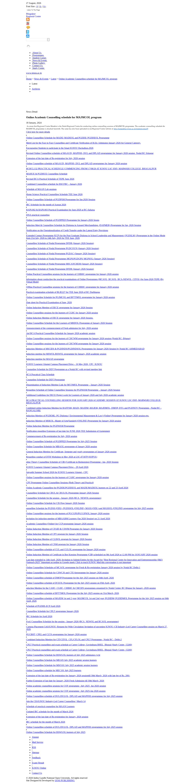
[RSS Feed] (28, 20)
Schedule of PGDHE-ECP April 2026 (43, 606)
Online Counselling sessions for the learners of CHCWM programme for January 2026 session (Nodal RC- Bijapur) (78, 338)
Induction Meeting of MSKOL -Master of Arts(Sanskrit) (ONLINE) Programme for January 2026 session (73, 421)
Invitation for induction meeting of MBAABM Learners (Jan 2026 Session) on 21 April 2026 (68, 518)
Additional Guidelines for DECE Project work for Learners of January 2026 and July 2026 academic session (75, 395)
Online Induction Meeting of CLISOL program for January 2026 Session (59, 539)
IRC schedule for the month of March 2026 (45, 722)
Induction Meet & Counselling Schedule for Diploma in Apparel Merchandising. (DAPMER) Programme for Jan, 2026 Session (83, 225)
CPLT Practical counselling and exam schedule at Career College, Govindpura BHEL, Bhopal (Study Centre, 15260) (79, 644)
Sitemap (35, 752)
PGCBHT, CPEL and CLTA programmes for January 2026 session (56, 634)
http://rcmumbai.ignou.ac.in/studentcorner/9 (131, 128)
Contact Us (37, 65)
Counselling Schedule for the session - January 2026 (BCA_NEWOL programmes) (63, 498)
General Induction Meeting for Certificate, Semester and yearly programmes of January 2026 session (71, 451)
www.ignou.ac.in (34, 73)
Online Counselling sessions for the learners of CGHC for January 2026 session (62, 313)
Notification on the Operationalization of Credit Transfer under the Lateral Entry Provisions (67, 230)
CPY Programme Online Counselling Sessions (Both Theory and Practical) (60, 482)
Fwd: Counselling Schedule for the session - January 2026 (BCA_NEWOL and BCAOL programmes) (72, 621)
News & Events (39, 60)
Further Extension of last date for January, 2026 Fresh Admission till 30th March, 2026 (65, 680)
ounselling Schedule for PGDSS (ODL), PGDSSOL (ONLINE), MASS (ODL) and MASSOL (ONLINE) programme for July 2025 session (89, 508)
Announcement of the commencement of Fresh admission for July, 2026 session (62, 328)
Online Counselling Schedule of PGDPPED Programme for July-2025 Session (61, 441)
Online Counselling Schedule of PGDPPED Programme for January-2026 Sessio (62, 220)
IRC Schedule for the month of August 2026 (46, 204)
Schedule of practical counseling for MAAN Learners (50, 706)
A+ (44, 6)
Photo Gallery (39, 63)
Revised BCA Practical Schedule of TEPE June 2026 (50, 179)
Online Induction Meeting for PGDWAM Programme (50, 426)
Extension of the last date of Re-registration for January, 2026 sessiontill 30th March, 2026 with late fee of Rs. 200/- (78, 675)
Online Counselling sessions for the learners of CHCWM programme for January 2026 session (68, 343)
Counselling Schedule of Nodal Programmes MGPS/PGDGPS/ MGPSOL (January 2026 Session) (70, 258)
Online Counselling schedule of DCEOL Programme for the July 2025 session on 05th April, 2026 (70, 583)
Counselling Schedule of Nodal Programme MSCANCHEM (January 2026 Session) (64, 264)
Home (29, 79)
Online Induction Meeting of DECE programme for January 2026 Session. (59, 318)
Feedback (36, 757)
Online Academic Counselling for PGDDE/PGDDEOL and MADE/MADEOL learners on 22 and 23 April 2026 (77, 487)
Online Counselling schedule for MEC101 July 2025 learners (53, 670)
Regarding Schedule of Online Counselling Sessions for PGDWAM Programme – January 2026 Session (73, 390)
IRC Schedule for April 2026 (39, 616)
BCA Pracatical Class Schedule (40, 374)
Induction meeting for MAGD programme (45, 359)
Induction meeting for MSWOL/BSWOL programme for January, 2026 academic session (66, 354)
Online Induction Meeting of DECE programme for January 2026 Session (59, 307)
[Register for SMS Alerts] (28, 28)
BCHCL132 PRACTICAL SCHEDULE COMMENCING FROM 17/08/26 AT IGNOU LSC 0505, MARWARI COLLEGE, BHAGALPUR (91, 168)
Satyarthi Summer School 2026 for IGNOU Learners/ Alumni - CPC (57, 472)
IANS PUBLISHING (65, 780)
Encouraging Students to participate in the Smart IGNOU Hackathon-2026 (59, 148)
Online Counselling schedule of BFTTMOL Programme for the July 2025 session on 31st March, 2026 (72, 593)
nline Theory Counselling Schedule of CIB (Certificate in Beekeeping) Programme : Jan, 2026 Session (72, 462)
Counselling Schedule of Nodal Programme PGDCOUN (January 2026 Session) (62, 248)
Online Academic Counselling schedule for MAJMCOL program (88, 79)
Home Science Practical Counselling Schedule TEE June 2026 (54, 194)
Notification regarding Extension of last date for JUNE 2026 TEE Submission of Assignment (68, 431)
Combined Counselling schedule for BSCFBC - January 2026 (54, 184)
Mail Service (37, 742)
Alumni (35, 737)
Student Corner (39, 58)
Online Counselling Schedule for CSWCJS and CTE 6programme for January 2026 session (67, 572)
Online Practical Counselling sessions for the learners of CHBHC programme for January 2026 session (72, 274)
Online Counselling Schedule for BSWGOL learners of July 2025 (55, 732)
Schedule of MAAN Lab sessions (41, 189)
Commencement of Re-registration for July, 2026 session (51, 436)
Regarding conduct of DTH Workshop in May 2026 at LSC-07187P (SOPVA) (61, 457)
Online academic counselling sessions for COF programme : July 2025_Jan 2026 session (66, 686)
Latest (53, 79)
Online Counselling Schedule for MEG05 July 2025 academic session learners (61, 660)
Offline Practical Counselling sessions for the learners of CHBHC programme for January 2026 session (72, 287)
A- (40, 6)
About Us (37, 52)
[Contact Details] (27, 33)
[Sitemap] (27, 37)
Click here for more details (38, 132)
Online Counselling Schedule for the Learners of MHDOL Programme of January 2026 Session (69, 323)
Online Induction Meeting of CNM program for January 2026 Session (57, 544)
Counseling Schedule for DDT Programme (45, 379)
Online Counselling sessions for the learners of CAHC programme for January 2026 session (67, 477)
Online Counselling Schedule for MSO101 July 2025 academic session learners (62, 665)
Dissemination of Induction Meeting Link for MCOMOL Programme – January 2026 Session (68, 385)
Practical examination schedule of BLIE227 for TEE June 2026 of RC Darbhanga (63, 292)
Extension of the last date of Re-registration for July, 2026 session (55, 158)
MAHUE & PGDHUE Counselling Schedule (46, 174)
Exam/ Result (38, 763)
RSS (34, 747)
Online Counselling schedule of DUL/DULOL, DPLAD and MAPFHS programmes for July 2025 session (74, 696)
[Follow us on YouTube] (27, 24)
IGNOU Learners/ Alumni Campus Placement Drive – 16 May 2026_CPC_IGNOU (64, 364)
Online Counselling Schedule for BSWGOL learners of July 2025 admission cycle (63, 655)
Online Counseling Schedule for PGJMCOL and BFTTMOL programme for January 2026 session (70, 297)
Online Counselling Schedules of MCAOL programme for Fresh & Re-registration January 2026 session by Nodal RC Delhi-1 (83, 567)
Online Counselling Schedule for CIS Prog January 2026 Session (55, 503)
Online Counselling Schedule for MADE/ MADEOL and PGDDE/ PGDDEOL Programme (67, 138)
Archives (36, 89)
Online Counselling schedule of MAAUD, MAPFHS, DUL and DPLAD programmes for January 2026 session (76, 163)
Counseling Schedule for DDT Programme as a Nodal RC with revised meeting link (64, 369)
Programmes (38, 55)
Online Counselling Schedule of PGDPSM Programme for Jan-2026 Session (60, 199)
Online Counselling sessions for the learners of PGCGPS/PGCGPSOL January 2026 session (67, 513)
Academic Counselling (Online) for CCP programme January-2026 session (60, 524)
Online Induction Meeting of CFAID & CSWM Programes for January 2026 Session (64, 529)
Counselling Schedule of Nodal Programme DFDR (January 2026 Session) (60, 243)
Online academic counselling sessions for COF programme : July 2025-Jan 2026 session (65, 691)
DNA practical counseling (38, 215)
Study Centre (38, 68)
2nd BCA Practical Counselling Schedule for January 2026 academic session (60, 333)
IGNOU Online (39, 768)
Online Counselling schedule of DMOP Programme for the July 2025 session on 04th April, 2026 (70, 578)
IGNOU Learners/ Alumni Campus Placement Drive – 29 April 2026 (57, 467)
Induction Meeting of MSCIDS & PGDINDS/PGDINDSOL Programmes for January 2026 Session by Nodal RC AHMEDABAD (85, 349)
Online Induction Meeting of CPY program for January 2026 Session (57, 534)
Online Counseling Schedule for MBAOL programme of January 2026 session (61, 446)
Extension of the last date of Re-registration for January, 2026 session (57, 717)
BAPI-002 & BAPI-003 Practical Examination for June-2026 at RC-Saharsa (60, 210)
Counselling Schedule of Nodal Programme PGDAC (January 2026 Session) (61, 253)
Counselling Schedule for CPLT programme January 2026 (52, 611)
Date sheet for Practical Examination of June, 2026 (49, 302)
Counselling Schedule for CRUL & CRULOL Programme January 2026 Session (62, 493)
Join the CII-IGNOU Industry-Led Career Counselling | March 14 (56, 701)
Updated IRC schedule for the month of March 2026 (49, 711)
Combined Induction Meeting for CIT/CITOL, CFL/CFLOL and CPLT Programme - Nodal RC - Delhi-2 (74, 639)
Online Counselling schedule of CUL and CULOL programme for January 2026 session (65, 549)
